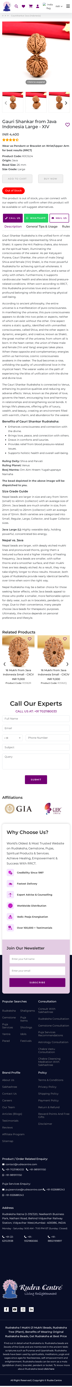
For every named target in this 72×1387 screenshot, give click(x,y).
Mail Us (61, 218)
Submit (36, 779)
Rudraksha (9, 1010)
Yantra (6, 1034)
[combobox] (12, 738)
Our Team (8, 1107)
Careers (7, 1100)
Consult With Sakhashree (46, 1010)
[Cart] (30, 6)
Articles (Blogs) (12, 1114)
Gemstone (9, 1017)
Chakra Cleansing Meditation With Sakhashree (49, 1061)
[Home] (6, 6)
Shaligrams (27, 1010)
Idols (23, 1034)
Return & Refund (48, 1107)
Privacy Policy (47, 1086)
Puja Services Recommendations (50, 1034)
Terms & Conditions (50, 1080)
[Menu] (68, 6)
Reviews (7, 1127)
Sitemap (7, 1141)
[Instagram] (23, 1309)
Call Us (14, 218)
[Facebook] (6, 1309)
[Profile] (37, 6)
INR (58, 6)
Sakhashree (9, 1086)
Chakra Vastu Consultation (46, 1050)
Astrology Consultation (53, 1042)
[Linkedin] (31, 1309)
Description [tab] (13, 226)
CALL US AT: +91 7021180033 (36, 711)
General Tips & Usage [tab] (42, 226)
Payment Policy (48, 1100)
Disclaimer (45, 1123)
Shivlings (26, 1027)
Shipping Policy (48, 1093)
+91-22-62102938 (8, 1238)
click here (49, 1369)
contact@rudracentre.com (21, 1164)
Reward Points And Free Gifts (53, 1115)
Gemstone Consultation (53, 1025)
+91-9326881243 (55, 1189)
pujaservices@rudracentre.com (24, 1189)
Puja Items (24, 1019)
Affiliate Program (13, 1134)
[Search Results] (16, 6)
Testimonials (10, 1120)
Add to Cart (17, 178)
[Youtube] (14, 1309)
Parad (6, 1041)
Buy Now (50, 178)
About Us (8, 1080)
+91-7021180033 (15, 1169)
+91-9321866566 (31, 1238)
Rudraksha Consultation (53, 1018)
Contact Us (9, 1093)
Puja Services (7, 1026)
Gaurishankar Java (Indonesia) (26, 15)
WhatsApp (38, 218)
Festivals (26, 1041)
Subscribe (37, 982)
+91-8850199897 (55, 1238)
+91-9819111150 (37, 1169)
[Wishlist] (23, 6)
